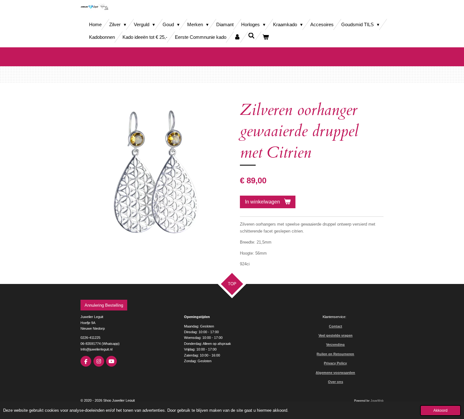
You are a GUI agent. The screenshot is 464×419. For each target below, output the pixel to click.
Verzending (335, 344)
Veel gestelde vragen (335, 335)
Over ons (335, 382)
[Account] (237, 37)
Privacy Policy (335, 363)
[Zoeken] (251, 36)
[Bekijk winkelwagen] (266, 37)
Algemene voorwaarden (335, 373)
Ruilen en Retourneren (335, 354)
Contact (335, 326)
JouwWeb (377, 400)
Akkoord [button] (440, 410)
